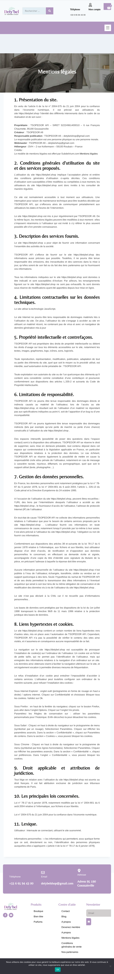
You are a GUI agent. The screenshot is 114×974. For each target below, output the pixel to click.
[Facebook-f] (5, 915)
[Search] (49, 10)
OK (57, 969)
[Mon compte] (90, 5)
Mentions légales (89, 153)
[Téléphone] (72, 5)
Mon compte (94, 9)
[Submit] (88, 921)
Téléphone (75, 9)
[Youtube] (11, 915)
